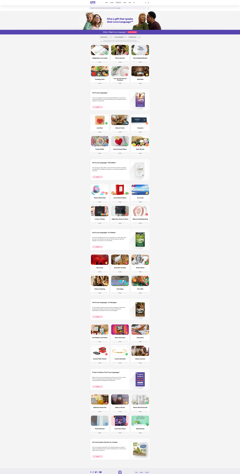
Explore (97, 107)
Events (124, 2)
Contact (146, 472)
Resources (118, 2)
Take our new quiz (132, 32)
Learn (106, 2)
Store (130, 2)
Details (99, 62)
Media (141, 472)
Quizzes (112, 2)
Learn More (118, 8)
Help (136, 472)
